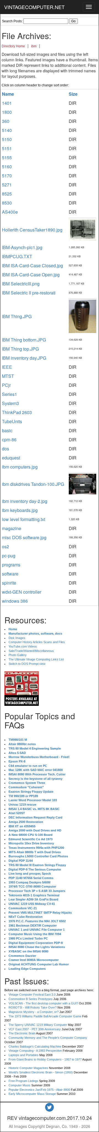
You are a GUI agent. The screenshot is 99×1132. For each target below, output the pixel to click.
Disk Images (17, 638)
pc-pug (8, 555)
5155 (7, 157)
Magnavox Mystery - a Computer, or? (34, 1011)
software (10, 574)
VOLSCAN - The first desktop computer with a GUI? (43, 1003)
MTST (8, 376)
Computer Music (20, 1085)
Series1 (9, 394)
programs (11, 564)
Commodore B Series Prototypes (31, 999)
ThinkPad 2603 (17, 412)
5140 (7, 130)
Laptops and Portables (23, 1055)
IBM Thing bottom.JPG (24, 340)
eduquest (11, 458)
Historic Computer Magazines (28, 1068)
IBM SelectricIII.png (21, 283)
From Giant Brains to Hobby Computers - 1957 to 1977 (45, 1059)
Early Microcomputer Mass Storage (32, 1093)
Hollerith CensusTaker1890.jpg (32, 230)
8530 (7, 203)
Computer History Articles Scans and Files (37, 642)
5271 (7, 184)
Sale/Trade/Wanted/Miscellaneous (31, 650)
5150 (7, 139)
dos (5, 448)
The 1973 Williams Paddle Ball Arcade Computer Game (45, 1016)
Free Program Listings (23, 1081)
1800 (7, 112)
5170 (7, 175)
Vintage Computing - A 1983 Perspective (35, 1050)
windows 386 (15, 601)
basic (7, 430)
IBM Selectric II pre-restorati (29, 293)
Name (8, 94)
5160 (7, 166)
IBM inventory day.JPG (24, 358)
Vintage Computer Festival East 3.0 (32, 994)
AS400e (10, 212)
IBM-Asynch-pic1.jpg (22, 247)
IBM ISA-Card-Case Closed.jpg (32, 265)
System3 (10, 403)
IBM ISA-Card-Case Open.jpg (31, 274)
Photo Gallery (18, 655)
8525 (7, 194)
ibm (34, 46)
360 (5, 121)
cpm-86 (9, 439)
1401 (7, 103)
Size (73, 94)
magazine (11, 528)
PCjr (6, 385)
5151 (7, 148)
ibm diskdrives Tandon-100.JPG (33, 484)
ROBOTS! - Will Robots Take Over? (33, 1007)
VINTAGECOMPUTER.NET (34, 6)
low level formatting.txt (23, 519)
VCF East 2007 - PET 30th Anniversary (35, 1029)
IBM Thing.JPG (17, 316)
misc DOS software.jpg (24, 537)
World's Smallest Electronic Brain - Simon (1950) (41, 1072)
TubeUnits (12, 421)
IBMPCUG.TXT (17, 256)
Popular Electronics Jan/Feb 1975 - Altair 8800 (39, 1089)
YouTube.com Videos (23, 646)
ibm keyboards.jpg (20, 510)
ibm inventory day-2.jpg (24, 501)
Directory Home (13, 46)
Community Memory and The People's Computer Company (48, 1037)
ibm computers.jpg (20, 467)
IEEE (7, 367)
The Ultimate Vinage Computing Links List (36, 659)
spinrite (9, 583)
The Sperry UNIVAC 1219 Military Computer (38, 1024)
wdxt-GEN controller (21, 592)
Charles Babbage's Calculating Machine (35, 1046)
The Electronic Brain (22, 1033)
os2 (5, 546)
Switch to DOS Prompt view (27, 663)
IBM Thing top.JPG (20, 349)
